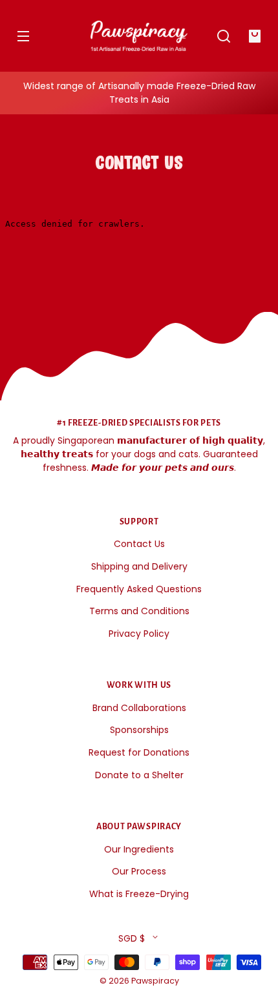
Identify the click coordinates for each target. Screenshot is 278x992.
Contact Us (139, 543)
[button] (223, 36)
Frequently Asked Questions (139, 589)
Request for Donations (139, 752)
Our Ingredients (139, 849)
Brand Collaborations (139, 707)
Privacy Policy (139, 633)
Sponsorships (139, 729)
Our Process (139, 871)
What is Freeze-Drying (139, 893)
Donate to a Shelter (139, 775)
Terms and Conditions (139, 610)
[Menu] (23, 36)
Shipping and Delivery (139, 566)
